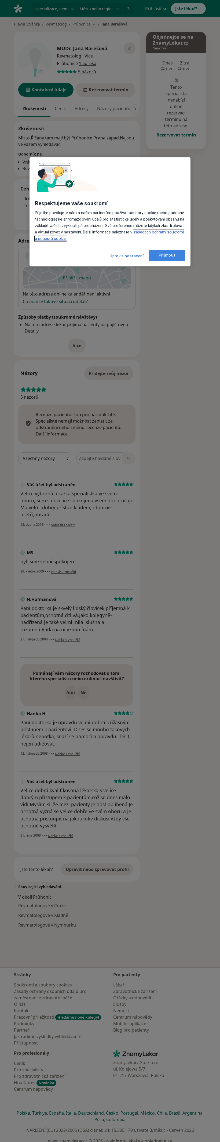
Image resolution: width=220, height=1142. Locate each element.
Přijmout (167, 255)
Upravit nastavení (127, 256)
